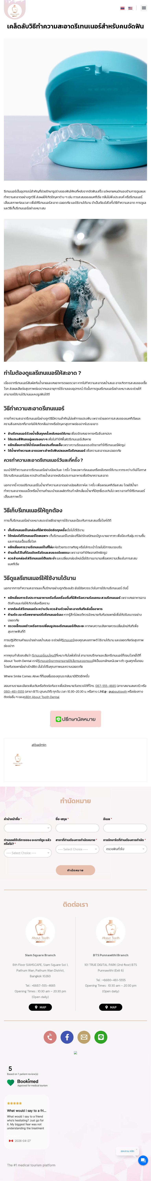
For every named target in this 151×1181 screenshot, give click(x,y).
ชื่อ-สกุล (62, 819)
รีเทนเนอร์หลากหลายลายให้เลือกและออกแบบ (65, 660)
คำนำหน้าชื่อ (13, 819)
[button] (144, 8)
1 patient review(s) (28, 1074)
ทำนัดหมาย (75, 870)
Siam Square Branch (40, 955)
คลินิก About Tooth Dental (41, 697)
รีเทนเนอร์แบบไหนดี (44, 655)
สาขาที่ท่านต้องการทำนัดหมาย (76, 840)
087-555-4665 (105, 685)
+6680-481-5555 (114, 980)
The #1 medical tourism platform (31, 1165)
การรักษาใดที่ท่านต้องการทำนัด (124, 840)
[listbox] (28, 828)
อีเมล (107, 819)
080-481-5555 (14, 691)
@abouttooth (118, 691)
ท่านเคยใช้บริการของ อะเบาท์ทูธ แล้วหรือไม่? (27, 842)
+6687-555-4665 (43, 985)
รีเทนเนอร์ (68, 640)
